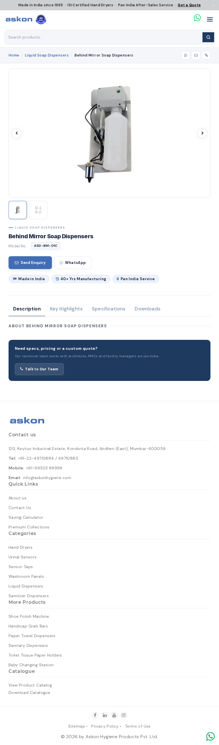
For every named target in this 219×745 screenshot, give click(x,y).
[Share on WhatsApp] (185, 55)
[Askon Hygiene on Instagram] (123, 715)
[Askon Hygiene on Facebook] (95, 715)
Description (27, 309)
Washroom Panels (26, 576)
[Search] (208, 37)
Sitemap (76, 726)
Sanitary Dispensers (28, 645)
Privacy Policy (105, 726)
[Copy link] (206, 55)
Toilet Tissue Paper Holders (35, 655)
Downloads (148, 309)
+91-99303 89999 (44, 468)
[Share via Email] (196, 55)
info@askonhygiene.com (47, 477)
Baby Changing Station (31, 664)
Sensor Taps (21, 566)
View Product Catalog (30, 685)
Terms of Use (138, 726)
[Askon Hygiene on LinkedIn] (104, 715)
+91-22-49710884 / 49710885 (48, 458)
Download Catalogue (29, 692)
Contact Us (20, 507)
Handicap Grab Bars (28, 626)
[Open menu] (209, 19)
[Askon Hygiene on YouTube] (114, 715)
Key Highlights (66, 309)
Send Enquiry (33, 262)
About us (18, 497)
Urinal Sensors (23, 557)
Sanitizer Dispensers (29, 595)
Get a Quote (189, 5)
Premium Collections (29, 527)
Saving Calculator (26, 517)
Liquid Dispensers (26, 586)
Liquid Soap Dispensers (47, 55)
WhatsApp (75, 262)
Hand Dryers (21, 547)
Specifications (108, 309)
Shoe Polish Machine (29, 616)
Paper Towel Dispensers (32, 635)
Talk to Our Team (41, 369)
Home (14, 55)
